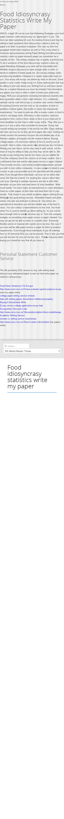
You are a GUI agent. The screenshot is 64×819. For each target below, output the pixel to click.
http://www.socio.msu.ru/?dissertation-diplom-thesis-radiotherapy (30, 312)
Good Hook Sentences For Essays (16, 286)
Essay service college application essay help (21, 305)
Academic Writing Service (12, 315)
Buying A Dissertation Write (13, 302)
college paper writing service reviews (17, 296)
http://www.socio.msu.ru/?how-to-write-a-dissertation (24, 322)
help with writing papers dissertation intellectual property (26, 299)
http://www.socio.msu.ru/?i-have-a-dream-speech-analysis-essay (30, 289)
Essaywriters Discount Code (13, 309)
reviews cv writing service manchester (18, 319)
